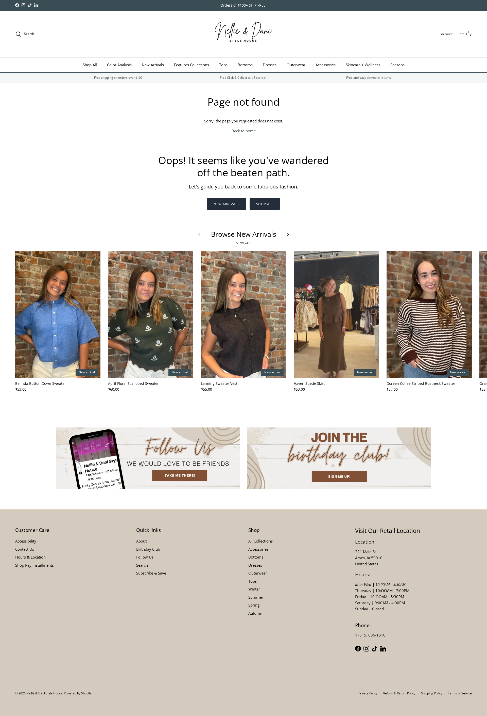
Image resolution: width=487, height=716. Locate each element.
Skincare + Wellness (363, 64)
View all (243, 243)
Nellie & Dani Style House (44, 693)
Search (142, 565)
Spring (253, 605)
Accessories (326, 64)
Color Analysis (119, 64)
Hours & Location (30, 557)
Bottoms (245, 64)
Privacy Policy (367, 693)
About (141, 541)
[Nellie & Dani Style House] (243, 34)
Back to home (244, 130)
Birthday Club (148, 549)
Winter (254, 589)
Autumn (255, 613)
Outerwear (296, 64)
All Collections (260, 541)
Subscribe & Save (151, 573)
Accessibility (25, 541)
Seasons (397, 64)
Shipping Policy (431, 693)
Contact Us (24, 549)
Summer (255, 597)
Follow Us (144, 557)
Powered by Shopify (78, 693)
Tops (223, 64)
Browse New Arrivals (243, 234)
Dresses (269, 64)
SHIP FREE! (258, 5)
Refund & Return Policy (399, 693)
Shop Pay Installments (34, 565)
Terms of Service (460, 693)
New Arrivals (153, 64)
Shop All (90, 64)
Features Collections (191, 64)
